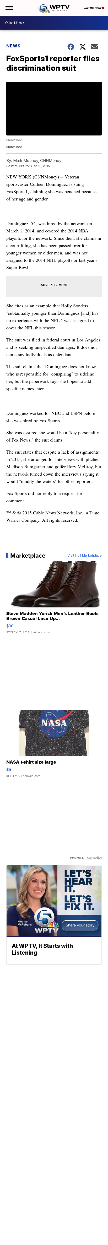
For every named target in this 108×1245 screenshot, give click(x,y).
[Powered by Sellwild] (94, 858)
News (13, 45)
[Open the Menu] (9, 7)
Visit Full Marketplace (84, 555)
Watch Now (93, 8)
